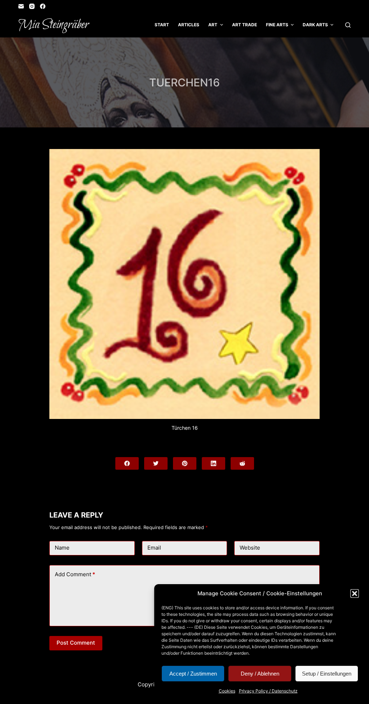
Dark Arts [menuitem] (315, 24)
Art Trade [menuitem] (244, 24)
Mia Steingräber (53, 25)
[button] (354, 593)
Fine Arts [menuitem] (277, 24)
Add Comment (75, 574)
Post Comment (76, 642)
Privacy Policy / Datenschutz (268, 691)
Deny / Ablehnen (260, 674)
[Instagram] (32, 6)
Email (154, 547)
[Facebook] (42, 6)
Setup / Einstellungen (326, 674)
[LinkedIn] (213, 463)
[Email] (21, 6)
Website (250, 547)
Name (62, 547)
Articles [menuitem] (188, 24)
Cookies (227, 691)
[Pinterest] (184, 463)
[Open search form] (348, 25)
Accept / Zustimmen (193, 674)
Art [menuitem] (212, 24)
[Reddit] (242, 463)
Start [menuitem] (162, 24)
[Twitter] (156, 463)
